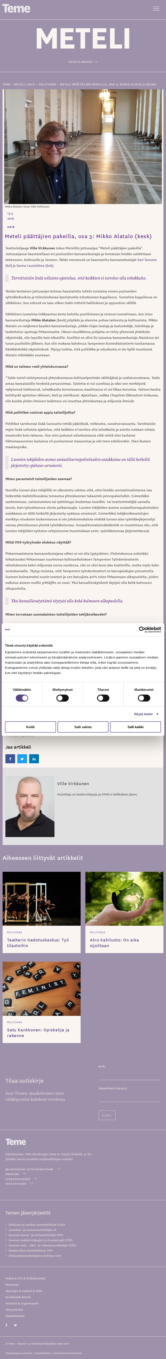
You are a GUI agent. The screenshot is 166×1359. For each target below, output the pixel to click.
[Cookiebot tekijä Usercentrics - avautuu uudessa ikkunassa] (142, 629)
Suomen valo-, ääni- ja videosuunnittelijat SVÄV (42, 1245)
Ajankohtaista (15, 1315)
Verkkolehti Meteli (18, 1297)
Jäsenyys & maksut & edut (23, 1290)
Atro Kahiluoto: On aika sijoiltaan (114, 942)
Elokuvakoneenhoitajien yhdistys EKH (35, 1255)
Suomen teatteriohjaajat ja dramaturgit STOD (41, 1240)
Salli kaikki (136, 727)
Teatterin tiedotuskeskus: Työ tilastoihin (38, 942)
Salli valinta (83, 727)
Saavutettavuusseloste (68, 1353)
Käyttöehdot (43, 1353)
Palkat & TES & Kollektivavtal (25, 1278)
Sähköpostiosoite (113, 1088)
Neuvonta (12, 1284)
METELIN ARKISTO (81, 62)
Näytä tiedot (143, 714)
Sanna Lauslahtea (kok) (34, 265)
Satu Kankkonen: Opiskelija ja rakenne (38, 1032)
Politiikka (14, 932)
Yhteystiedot (14, 1309)
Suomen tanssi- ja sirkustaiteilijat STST (36, 1235)
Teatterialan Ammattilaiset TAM (31, 1250)
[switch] (62, 697)
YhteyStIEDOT (16, 1183)
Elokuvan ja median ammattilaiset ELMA (37, 1224)
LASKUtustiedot (18, 1179)
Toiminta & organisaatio (22, 1303)
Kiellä (30, 727)
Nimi (102, 1066)
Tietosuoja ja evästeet (18, 1353)
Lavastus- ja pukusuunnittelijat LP (32, 1229)
